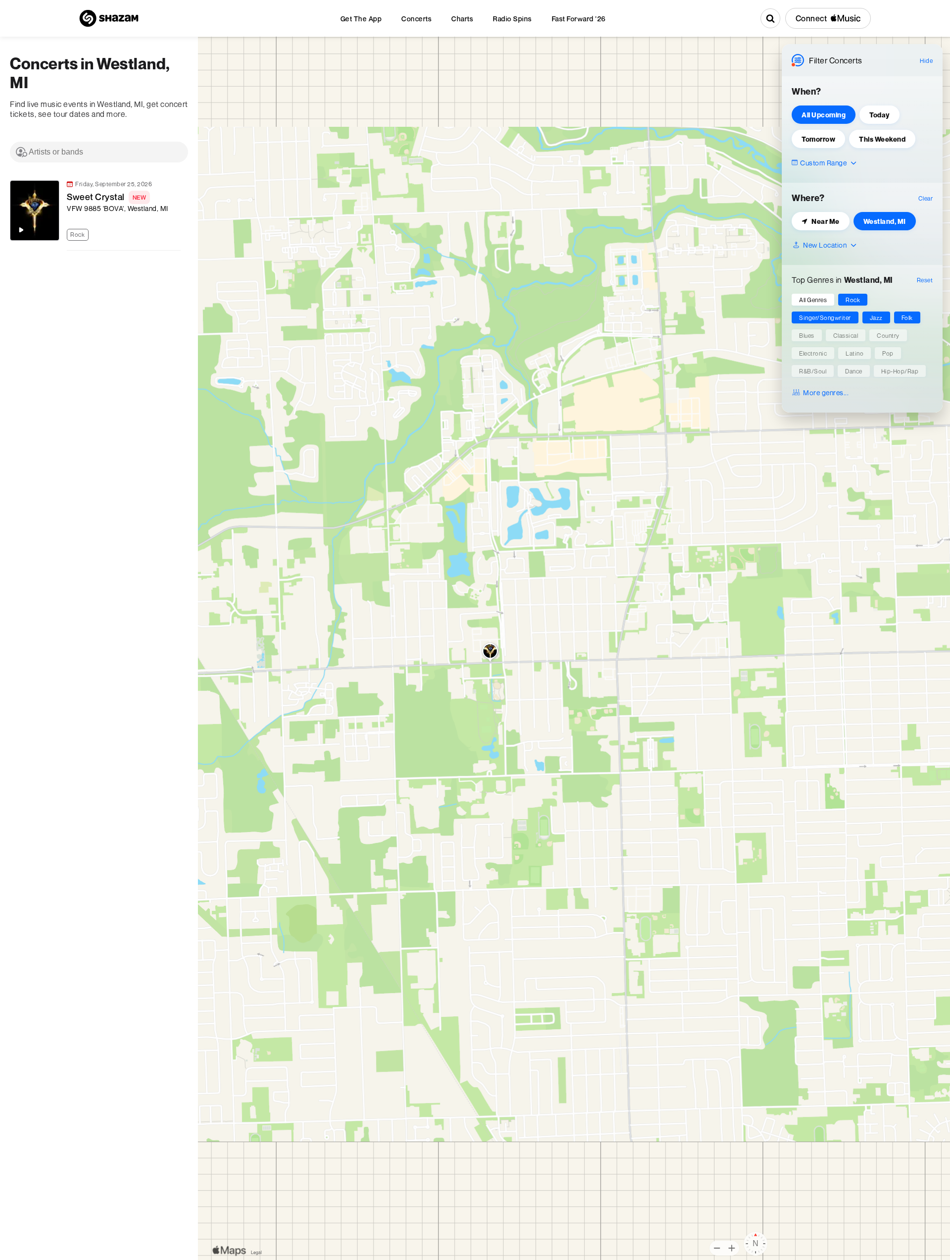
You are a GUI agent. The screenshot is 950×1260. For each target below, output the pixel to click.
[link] (94, 210)
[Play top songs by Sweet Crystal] (20, 229)
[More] (177, 233)
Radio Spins (512, 18)
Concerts (416, 18)
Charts (462, 18)
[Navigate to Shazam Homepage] (109, 18)
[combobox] (99, 152)
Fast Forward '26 (579, 18)
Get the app (361, 18)
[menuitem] (361, 18)
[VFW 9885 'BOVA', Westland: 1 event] (490, 653)
